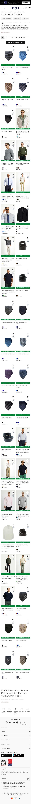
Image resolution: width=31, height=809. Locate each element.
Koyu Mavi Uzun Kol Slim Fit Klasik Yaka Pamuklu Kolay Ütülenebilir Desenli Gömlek (22, 451)
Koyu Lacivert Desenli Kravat (7, 673)
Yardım (3, 731)
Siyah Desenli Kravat (7, 131)
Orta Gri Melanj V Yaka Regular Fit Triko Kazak (7, 164)
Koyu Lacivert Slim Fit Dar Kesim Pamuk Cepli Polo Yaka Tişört (22, 483)
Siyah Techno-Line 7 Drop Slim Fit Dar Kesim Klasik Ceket (22, 228)
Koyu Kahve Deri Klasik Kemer (22, 546)
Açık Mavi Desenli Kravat (22, 354)
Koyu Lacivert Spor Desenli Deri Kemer (6, 450)
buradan (5, 788)
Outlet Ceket (16, 18)
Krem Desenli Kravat (21, 640)
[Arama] (4, 8)
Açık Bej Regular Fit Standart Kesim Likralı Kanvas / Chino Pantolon (22, 197)
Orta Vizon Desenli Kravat (8, 322)
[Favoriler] (26, 8)
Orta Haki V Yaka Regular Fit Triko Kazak (22, 164)
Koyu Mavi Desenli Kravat (8, 354)
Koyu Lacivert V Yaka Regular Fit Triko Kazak (7, 609)
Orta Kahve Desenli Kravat (21, 609)
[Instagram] (7, 722)
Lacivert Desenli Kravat (22, 99)
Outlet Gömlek (25, 18)
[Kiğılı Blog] (24, 722)
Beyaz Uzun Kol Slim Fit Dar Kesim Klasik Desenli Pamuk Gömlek (8, 547)
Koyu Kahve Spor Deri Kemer (21, 259)
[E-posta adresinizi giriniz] (28, 779)
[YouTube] (14, 722)
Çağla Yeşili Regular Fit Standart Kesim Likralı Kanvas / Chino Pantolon (22, 578)
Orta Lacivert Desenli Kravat (7, 68)
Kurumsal (4, 727)
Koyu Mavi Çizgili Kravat (22, 67)
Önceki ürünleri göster (15, 42)
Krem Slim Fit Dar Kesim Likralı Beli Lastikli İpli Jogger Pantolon (8, 260)
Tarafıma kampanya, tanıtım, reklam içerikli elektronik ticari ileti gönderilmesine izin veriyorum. (14, 784)
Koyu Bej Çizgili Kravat (7, 99)
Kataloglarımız (5, 748)
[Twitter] (17, 722)
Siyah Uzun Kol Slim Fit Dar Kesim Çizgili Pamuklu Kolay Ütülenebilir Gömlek (22, 515)
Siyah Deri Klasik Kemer (22, 290)
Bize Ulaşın (4, 735)
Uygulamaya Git (25, 2)
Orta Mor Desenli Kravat (8, 385)
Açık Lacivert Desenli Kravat (21, 386)
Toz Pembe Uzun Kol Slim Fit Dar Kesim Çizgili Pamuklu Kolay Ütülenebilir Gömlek (8, 515)
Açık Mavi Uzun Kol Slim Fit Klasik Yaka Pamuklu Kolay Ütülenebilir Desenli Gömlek (8, 197)
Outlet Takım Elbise (6, 18)
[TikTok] (20, 722)
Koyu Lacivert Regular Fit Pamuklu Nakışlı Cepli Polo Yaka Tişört (8, 292)
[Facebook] (10, 722)
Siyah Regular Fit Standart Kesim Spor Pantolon (8, 577)
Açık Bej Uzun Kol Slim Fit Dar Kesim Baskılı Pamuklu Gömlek (22, 133)
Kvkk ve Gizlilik (5, 744)
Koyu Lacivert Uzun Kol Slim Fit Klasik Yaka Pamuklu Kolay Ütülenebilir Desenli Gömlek (8, 228)
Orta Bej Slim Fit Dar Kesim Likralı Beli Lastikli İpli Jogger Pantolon (8, 483)
